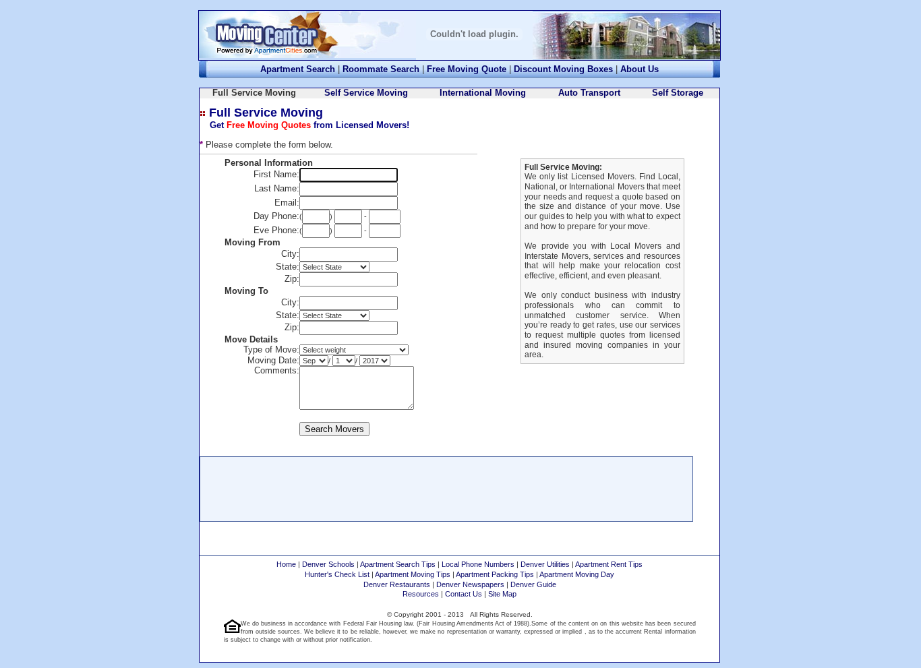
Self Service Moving (366, 93)
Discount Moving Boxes (563, 69)
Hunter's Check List (337, 574)
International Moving (483, 93)
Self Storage (677, 93)
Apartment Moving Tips (412, 574)
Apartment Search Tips (398, 564)
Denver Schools (328, 564)
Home (286, 564)
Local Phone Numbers (478, 564)
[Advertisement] (446, 488)
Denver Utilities (545, 564)
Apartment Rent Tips (609, 564)
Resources (421, 594)
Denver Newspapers (470, 584)
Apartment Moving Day (576, 574)
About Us (639, 69)
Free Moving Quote (466, 69)
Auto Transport (589, 93)
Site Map (502, 594)
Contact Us (463, 594)
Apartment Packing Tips (495, 574)
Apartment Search (297, 69)
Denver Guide (533, 584)
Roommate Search (381, 69)
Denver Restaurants (396, 584)
